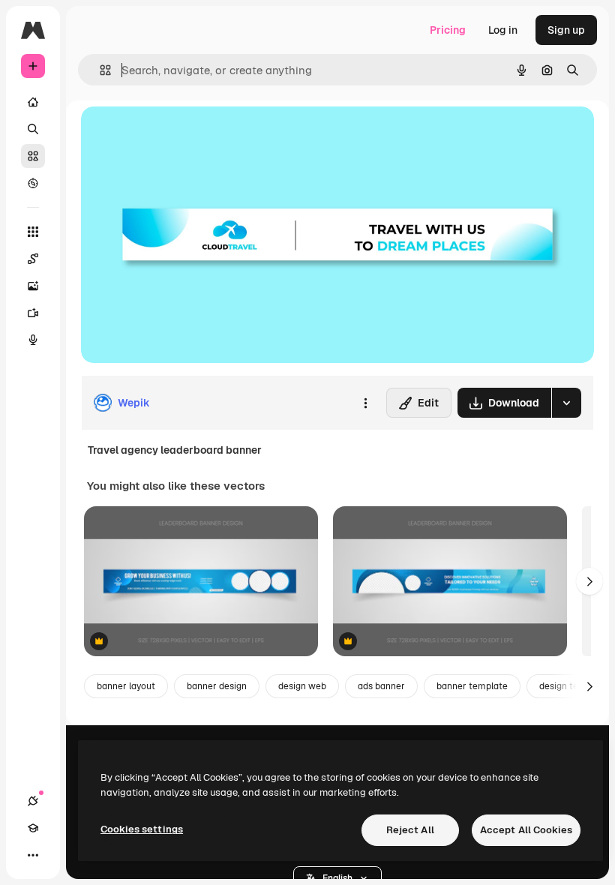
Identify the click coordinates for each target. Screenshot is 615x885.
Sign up (566, 30)
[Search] (33, 129)
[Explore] (33, 183)
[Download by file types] (566, 403)
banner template (472, 686)
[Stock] (33, 156)
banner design (217, 686)
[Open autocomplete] (99, 70)
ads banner (381, 686)
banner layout (126, 686)
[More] (33, 855)
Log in (503, 30)
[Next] (589, 581)
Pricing (448, 30)
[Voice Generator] (33, 340)
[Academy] (33, 828)
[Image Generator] (33, 286)
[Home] (33, 102)
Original (177, 135)
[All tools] (33, 232)
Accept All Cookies (526, 830)
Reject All (410, 830)
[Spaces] (33, 259)
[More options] (365, 403)
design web (302, 686)
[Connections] (33, 801)
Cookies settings (141, 829)
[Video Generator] (33, 313)
